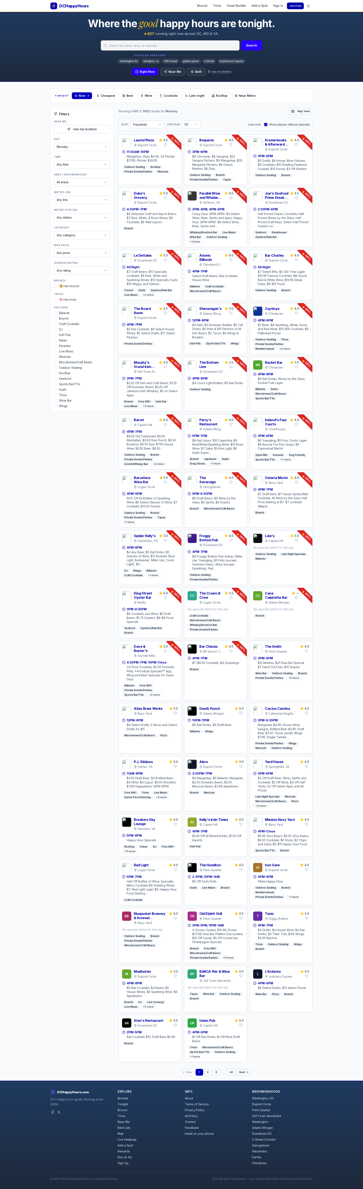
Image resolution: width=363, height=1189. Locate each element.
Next (242, 1072)
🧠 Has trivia (67, 299)
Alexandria (259, 1151)
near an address (221, 71)
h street (209, 61)
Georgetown (261, 1145)
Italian (63, 340)
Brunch (202, 5)
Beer (129, 95)
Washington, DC (263, 1098)
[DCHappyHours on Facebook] (52, 1112)
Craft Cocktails (69, 324)
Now (82, 95)
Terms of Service (197, 1104)
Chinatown (259, 1163)
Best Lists (124, 1127)
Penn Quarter (261, 1110)
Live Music (66, 351)
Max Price (61, 245)
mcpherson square (231, 61)
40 (231, 1072)
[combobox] (170, 45)
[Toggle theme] (308, 6)
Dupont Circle (261, 1104)
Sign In (278, 5)
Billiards (64, 313)
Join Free (295, 5)
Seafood (65, 378)
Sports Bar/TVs (69, 384)
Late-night (197, 95)
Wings (63, 406)
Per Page (173, 124)
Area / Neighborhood (70, 174)
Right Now (147, 71)
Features (61, 307)
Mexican (65, 356)
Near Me (174, 71)
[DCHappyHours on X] (58, 1112)
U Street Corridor (264, 1139)
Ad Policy (191, 1116)
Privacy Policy (194, 1110)
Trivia (217, 5)
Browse (123, 1098)
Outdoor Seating (70, 367)
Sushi (62, 389)
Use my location (85, 129)
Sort (125, 124)
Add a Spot (260, 5)
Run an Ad (125, 1157)
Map (121, 1133)
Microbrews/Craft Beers (75, 362)
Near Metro (247, 95)
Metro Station (65, 209)
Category (62, 227)
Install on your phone (199, 1133)
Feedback (192, 1127)
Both (198, 71)
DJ (61, 329)
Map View (303, 111)
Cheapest (108, 95)
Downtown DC (262, 1133)
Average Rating (66, 262)
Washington (260, 1122)
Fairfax (257, 1157)
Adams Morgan (262, 1127)
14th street (170, 61)
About (189, 1098)
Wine (148, 95)
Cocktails (171, 95)
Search (251, 45)
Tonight (123, 1104)
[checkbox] (55, 286)
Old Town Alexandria (266, 1116)
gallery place (191, 61)
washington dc (129, 61)
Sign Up (123, 1163)
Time (57, 156)
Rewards (124, 1151)
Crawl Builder (236, 5)
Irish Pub (65, 335)
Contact (190, 1122)
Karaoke (65, 346)
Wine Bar (65, 400)
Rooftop (222, 95)
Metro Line (62, 192)
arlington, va (151, 61)
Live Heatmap (127, 1139)
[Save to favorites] (165, 144)
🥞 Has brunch (69, 286)
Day (57, 139)
